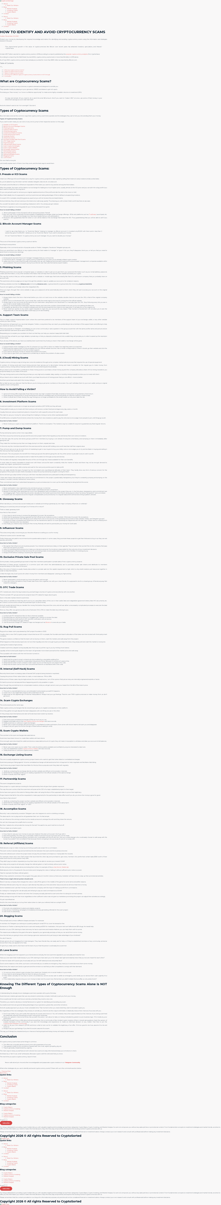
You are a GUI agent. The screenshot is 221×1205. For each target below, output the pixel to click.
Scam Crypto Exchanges (11, 146)
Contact (6, 13)
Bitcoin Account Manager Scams (14, 126)
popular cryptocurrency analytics (77, 54)
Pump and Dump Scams (11, 134)
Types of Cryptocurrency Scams (14, 71)
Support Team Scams (10, 129)
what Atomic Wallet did (60, 867)
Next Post (4, 1073)
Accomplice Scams (9, 152)
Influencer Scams (9, 138)
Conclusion (8, 76)
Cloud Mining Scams (10, 131)
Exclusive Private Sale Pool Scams (14, 139)
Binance (48, 622)
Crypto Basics (11, 12)
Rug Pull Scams (8, 143)
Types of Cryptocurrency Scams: (14, 73)
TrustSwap (92, 214)
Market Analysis (8, 1110)
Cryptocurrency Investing (11, 1109)
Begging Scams (8, 156)
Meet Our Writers (12, 5)
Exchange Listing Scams (11, 149)
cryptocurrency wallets (30, 748)
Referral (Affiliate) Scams (11, 154)
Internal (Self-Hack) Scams (12, 144)
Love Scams (7, 157)
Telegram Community (72, 1062)
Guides (2, 36)
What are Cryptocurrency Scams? (14, 70)
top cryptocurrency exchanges (34, 721)
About (5, 4)
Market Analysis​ (12, 8)
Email (2, 1120)
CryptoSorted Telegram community (15, 1023)
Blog (5, 7)
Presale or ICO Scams (10, 124)
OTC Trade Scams (9, 141)
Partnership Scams (9, 151)
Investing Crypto (12, 10)
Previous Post (5, 1071)
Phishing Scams (8, 128)
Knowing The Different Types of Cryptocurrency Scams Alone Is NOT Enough (27, 74)
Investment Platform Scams (12, 133)
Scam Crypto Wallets (10, 147)
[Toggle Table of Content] (1, 67)
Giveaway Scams (8, 136)
